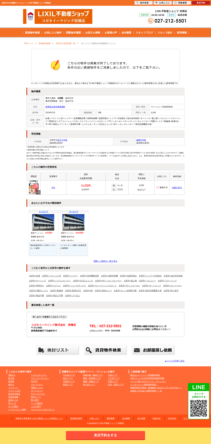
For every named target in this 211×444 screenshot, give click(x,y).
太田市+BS (88, 290)
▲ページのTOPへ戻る (175, 361)
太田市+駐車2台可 (73, 290)
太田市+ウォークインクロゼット (102, 286)
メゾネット (13, 388)
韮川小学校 (62, 140)
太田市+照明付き (36, 286)
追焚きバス (13, 400)
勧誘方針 (157, 418)
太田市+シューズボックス (74, 286)
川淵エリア (113, 381)
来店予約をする (105, 435)
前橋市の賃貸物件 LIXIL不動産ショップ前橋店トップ (39, 418)
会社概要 (126, 32)
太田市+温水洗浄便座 (173, 276)
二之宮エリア (114, 378)
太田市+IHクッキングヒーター (108, 281)
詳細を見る (177, 187)
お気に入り (94, 418)
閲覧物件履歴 (73, 32)
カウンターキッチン (40, 378)
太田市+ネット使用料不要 (125, 290)
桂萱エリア (68, 384)
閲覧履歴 (111, 418)
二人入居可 (36, 406)
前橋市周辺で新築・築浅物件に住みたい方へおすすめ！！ (156, 388)
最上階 (11, 378)
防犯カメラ (36, 397)
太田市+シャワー (70, 276)
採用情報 (182, 32)
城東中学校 (141, 140)
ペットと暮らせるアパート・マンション (148, 381)
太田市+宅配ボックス (38, 290)
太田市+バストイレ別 (51, 276)
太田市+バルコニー (147, 281)
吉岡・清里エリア (116, 384)
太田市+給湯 (34, 276)
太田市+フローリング (167, 281)
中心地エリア (69, 375)
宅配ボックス (37, 388)
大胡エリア (113, 375)
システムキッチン (39, 375)
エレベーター (37, 384)
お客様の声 (111, 32)
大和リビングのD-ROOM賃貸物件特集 (147, 378)
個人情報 (141, 418)
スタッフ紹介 (165, 32)
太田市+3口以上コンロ (83, 281)
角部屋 (11, 381)
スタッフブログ (144, 32)
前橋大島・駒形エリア (93, 375)
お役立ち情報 (92, 32)
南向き (11, 384)
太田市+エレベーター (172, 286)
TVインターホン (38, 394)
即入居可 (35, 400)
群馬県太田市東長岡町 (55, 107)
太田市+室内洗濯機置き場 (150, 290)
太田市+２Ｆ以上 (72, 295)
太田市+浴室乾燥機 (109, 276)
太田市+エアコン (53, 286)
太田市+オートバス (37, 281)
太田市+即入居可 (171, 290)
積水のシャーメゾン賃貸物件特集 (145, 375)
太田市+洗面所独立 (128, 276)
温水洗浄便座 (14, 394)
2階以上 (11, 375)
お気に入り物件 (53, 32)
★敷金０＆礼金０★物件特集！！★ (146, 391)
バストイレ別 (14, 391)
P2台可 (34, 381)
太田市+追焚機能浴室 (89, 276)
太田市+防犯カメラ (103, 290)
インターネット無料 (17, 409)
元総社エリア (69, 381)
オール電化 (13, 406)
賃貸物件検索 (32, 32)
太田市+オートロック (151, 286)
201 (53, 187)
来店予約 (172, 418)
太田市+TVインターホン (129, 286)
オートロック (37, 391)
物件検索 (144, 3)
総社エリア (68, 378)
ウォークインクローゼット (43, 409)
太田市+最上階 (130, 281)
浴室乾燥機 (13, 397)
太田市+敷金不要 (36, 295)
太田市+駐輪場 (56, 290)
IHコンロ (12, 403)
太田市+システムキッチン (59, 281)
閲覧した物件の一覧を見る (105, 261)
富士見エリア (89, 384)
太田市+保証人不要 (54, 295)
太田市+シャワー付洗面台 (150, 276)
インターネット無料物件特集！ (144, 384)
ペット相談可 (37, 403)
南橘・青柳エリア (91, 381)
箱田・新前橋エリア (92, 378)
